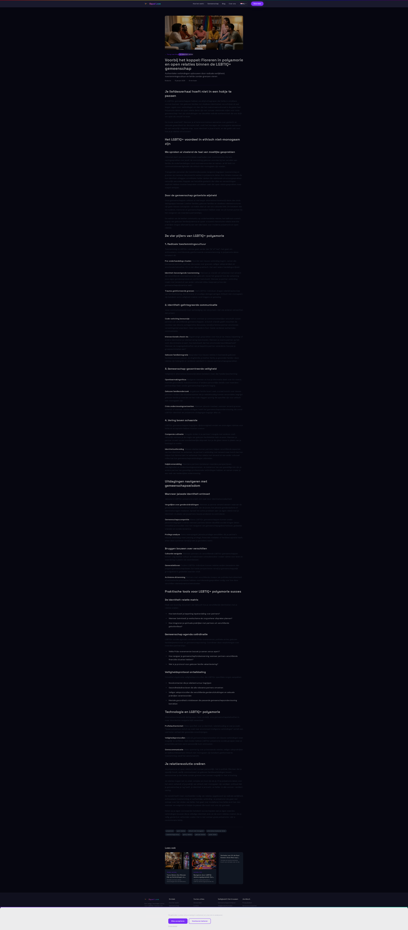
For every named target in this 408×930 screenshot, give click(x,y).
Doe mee (257, 4)
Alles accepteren (178, 921)
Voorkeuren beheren (200, 921)
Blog (223, 4)
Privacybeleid (172, 926)
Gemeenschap (213, 4)
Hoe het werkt (198, 4)
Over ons (232, 4)
